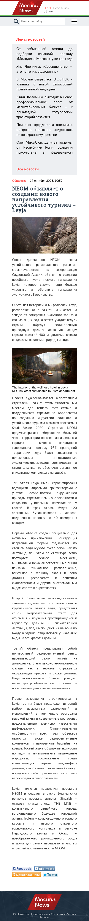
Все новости (27, 169)
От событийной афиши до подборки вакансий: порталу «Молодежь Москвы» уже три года (44, 54)
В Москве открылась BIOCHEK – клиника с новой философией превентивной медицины (44, 84)
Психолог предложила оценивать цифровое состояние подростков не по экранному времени (44, 129)
